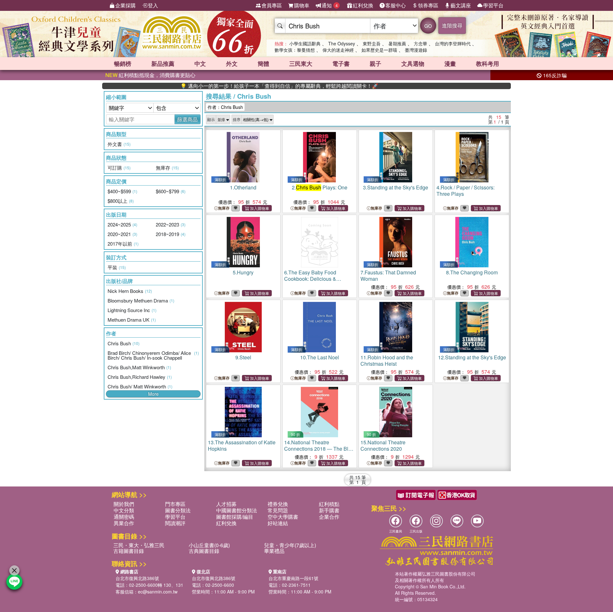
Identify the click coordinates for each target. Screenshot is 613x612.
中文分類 (124, 510)
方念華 (420, 43)
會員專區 (271, 5)
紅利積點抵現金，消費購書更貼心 (150, 75)
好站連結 (278, 523)
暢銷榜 (122, 63)
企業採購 (125, 5)
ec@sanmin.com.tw (158, 591)
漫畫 (450, 63)
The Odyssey (341, 43)
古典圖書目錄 (204, 551)
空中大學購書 (283, 516)
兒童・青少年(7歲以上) (290, 545)
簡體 (263, 63)
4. (465, 190)
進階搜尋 (452, 25)
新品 (162, 63)
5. (243, 272)
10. (319, 357)
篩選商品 (187, 119)
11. (386, 360)
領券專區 (428, 5)
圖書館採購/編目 (234, 516)
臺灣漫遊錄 (416, 50)
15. (382, 445)
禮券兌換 (278, 504)
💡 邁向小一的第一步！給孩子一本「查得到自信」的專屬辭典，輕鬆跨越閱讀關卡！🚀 (259, 86)
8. (472, 272)
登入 (153, 5)
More (153, 394)
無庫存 (224, 208)
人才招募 (226, 504)
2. (319, 187)
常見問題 (278, 510)
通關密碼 (124, 516)
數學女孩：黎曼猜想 (295, 50)
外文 (232, 63)
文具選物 (412, 63)
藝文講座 (460, 5)
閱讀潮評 (175, 523)
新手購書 (329, 510)
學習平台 (493, 5)
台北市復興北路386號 (137, 578)
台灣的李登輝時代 (453, 43)
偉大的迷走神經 (338, 50)
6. (317, 282)
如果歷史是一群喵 (379, 50)
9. (243, 357)
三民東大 (300, 63)
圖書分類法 (178, 510)
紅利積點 (329, 504)
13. (242, 445)
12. (472, 357)
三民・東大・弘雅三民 (138, 545)
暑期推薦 (397, 43)
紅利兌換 (363, 5)
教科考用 (487, 63)
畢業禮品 (274, 551)
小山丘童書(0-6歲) (209, 545)
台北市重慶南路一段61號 (293, 578)
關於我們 (124, 504)
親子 (375, 63)
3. (395, 187)
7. (388, 275)
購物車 (301, 5)
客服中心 (395, 5)
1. (243, 187)
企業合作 (329, 516)
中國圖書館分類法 (236, 510)
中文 (200, 63)
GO (428, 25)
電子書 (341, 63)
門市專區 (175, 504)
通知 (330, 5)
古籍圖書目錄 (128, 551)
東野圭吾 (372, 43)
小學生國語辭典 (305, 43)
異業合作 (124, 523)
